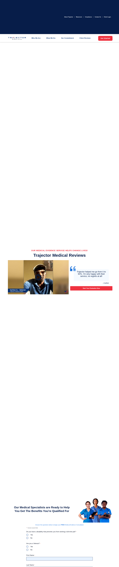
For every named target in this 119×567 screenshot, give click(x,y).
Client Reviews (85, 38)
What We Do (50, 38)
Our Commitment (67, 38)
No (31, 538)
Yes (31, 535)
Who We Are (36, 38)
